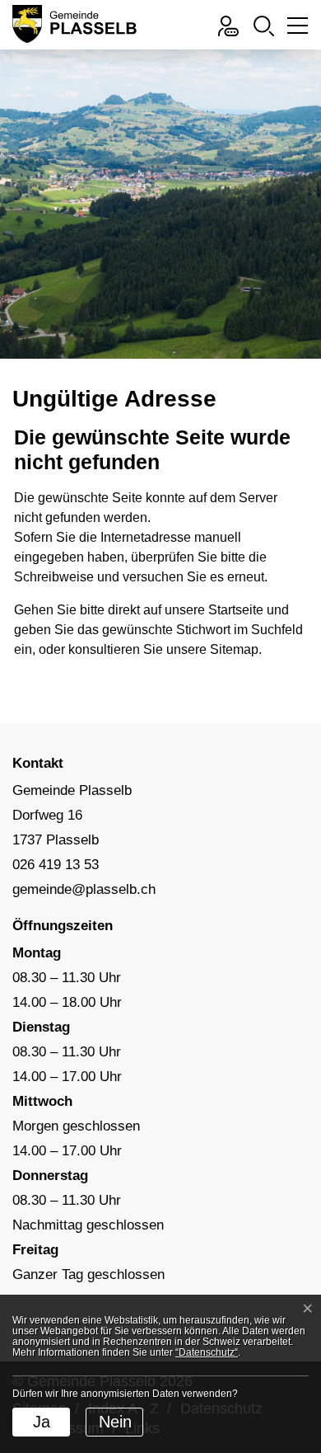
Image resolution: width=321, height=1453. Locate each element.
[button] (263, 24)
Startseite (235, 610)
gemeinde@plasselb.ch (84, 889)
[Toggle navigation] (295, 29)
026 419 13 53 (55, 864)
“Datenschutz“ (206, 1352)
